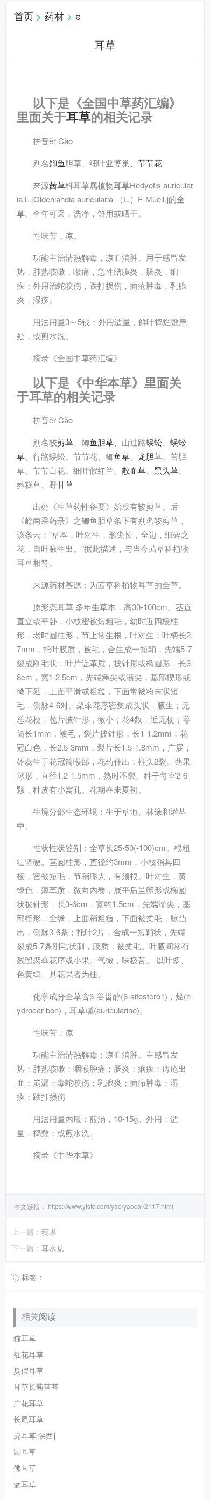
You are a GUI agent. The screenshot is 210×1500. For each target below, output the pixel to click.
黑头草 (166, 470)
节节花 (150, 162)
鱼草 (122, 456)
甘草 (65, 484)
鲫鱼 (57, 162)
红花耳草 (28, 1354)
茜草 (57, 185)
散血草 (134, 470)
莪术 (49, 1231)
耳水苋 (52, 1247)
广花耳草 (28, 1402)
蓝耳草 (24, 1483)
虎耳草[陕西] (34, 1435)
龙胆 (146, 456)
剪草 (65, 442)
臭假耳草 (28, 1370)
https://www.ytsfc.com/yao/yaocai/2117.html (109, 1206)
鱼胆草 (101, 442)
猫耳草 (24, 1338)
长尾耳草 (28, 1419)
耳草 (78, 116)
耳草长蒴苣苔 (36, 1386)
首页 (23, 16)
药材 (54, 16)
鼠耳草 (24, 1451)
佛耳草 (24, 1467)
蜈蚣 (154, 442)
